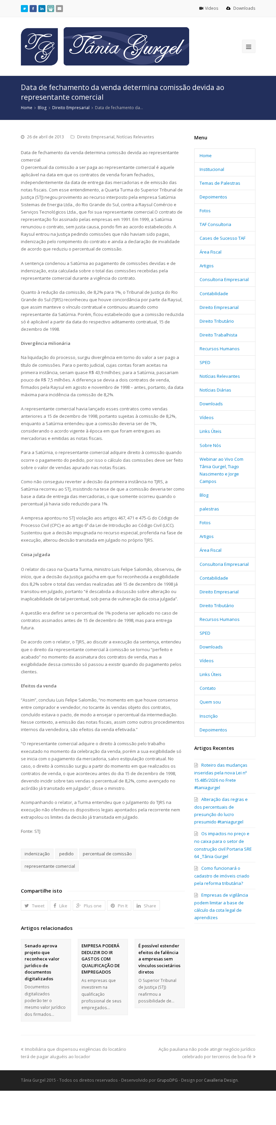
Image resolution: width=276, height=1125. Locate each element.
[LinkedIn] (41, 8)
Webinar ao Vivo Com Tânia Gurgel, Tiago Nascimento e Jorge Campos (221, 470)
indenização (37, 854)
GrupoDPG (167, 1080)
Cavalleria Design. (221, 1080)
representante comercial (50, 866)
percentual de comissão (107, 854)
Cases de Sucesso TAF (222, 238)
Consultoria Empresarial (224, 279)
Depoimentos (213, 197)
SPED (205, 362)
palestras (209, 509)
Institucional (212, 169)
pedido (66, 854)
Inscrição (209, 716)
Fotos (205, 211)
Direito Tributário (217, 321)
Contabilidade (214, 293)
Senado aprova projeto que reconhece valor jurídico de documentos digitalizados (42, 962)
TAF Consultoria (215, 224)
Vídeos (207, 417)
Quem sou (210, 702)
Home (206, 155)
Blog (204, 495)
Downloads (243, 8)
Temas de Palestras (220, 183)
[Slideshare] (50, 8)
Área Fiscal (210, 252)
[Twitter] (24, 8)
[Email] (59, 8)
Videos (212, 8)
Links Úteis (210, 431)
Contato (208, 688)
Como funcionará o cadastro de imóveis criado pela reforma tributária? (221, 875)
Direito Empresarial (95, 137)
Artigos (207, 266)
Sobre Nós (210, 445)
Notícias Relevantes (135, 137)
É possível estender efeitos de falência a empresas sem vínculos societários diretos (159, 959)
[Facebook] (33, 8)
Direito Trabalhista (218, 335)
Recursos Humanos (220, 349)
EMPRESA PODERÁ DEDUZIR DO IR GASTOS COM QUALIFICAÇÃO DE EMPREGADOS (100, 959)
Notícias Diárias (215, 390)
